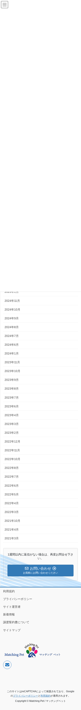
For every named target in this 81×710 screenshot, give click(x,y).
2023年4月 (12, 415)
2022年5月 (12, 494)
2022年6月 (12, 485)
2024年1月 (12, 353)
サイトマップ (12, 630)
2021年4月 (12, 529)
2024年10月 (12, 309)
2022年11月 (12, 450)
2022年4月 (12, 503)
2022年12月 (12, 441)
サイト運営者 (12, 606)
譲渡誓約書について (16, 622)
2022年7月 (12, 476)
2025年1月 (12, 291)
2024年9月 (12, 318)
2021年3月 (12, 538)
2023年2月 (12, 432)
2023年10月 (12, 371)
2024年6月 (12, 344)
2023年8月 (12, 388)
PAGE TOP (75, 685)
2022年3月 (12, 512)
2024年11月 (12, 300)
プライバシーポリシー (17, 599)
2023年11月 (12, 362)
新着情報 (9, 614)
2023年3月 (12, 424)
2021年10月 (12, 520)
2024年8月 (12, 327)
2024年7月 (12, 336)
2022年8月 (12, 467)
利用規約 (9, 591)
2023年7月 (12, 397)
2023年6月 (12, 406)
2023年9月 (12, 379)
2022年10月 (12, 459)
